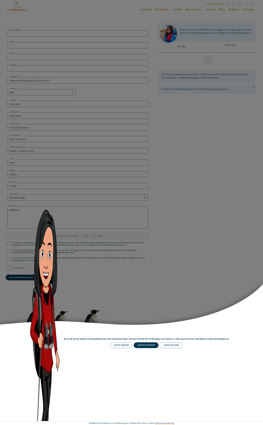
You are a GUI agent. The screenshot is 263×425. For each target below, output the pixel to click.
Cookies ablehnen (171, 345)
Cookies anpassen (121, 345)
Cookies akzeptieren (146, 345)
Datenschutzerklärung (164, 423)
